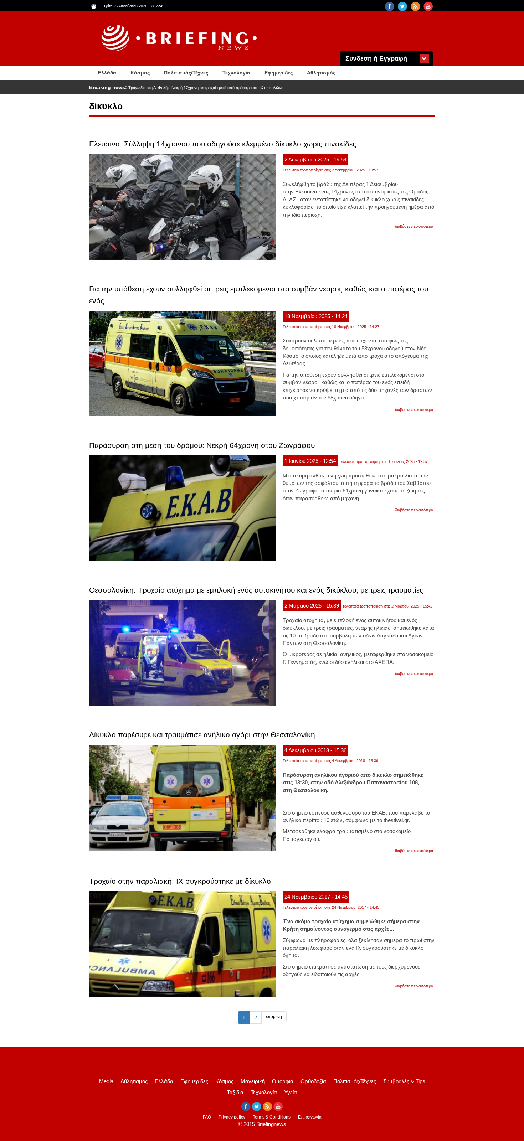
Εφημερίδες (278, 73)
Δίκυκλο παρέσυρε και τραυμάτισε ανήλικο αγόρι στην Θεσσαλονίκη (202, 734)
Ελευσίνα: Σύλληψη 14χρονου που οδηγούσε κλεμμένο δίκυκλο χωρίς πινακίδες (222, 144)
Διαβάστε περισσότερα (414, 226)
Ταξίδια (235, 1092)
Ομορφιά (282, 1081)
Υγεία (290, 1092)
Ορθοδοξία (313, 1081)
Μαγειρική (253, 1081)
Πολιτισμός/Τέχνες (186, 73)
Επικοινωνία (310, 1117)
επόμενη (274, 1016)
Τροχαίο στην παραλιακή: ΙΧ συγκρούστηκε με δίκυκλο (180, 881)
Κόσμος (140, 73)
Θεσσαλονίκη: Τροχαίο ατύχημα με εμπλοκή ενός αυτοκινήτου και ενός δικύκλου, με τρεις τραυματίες (256, 590)
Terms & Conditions (272, 1117)
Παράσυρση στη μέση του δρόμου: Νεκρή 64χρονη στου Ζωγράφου (202, 445)
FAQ (207, 1117)
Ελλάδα (107, 73)
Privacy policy (232, 1117)
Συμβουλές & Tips (404, 1081)
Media (106, 1081)
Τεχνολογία (236, 73)
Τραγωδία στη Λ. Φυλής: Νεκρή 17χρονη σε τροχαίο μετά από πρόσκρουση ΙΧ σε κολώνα (205, 88)
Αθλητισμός (321, 73)
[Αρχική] (180, 38)
